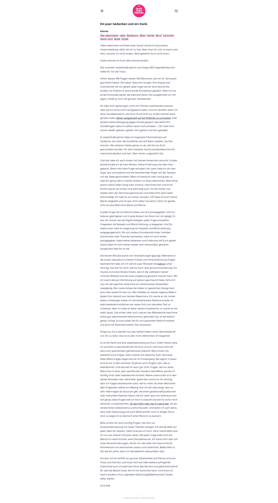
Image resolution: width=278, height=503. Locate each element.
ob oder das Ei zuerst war (149, 403)
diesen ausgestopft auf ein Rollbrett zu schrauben (143, 118)
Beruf (159, 35)
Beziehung (132, 35)
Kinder (125, 38)
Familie (150, 35)
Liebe (123, 35)
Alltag (142, 35)
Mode (117, 38)
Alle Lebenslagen (109, 35)
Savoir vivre (106, 38)
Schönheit (168, 35)
